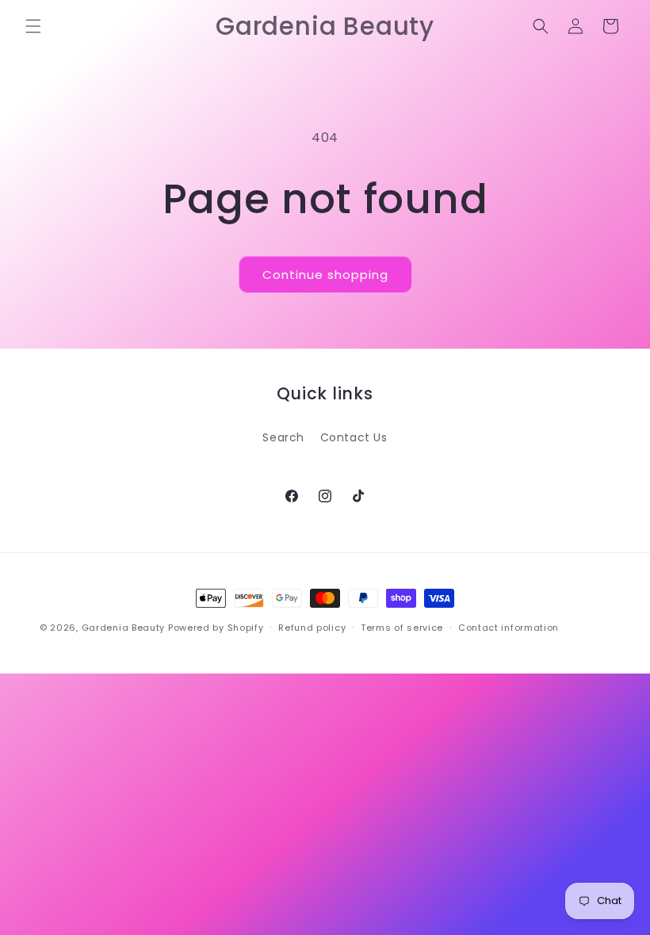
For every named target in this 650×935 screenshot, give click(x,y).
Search (283, 437)
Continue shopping (325, 274)
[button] (33, 26)
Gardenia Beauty (125, 627)
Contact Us (354, 437)
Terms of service (402, 627)
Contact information (508, 627)
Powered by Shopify (216, 627)
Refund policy (312, 627)
